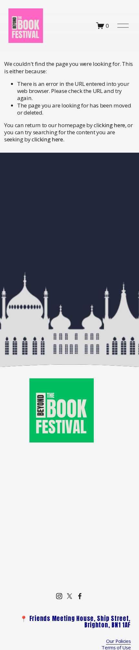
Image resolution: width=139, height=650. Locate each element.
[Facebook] (80, 596)
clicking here (109, 125)
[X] (69, 596)
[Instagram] (59, 596)
